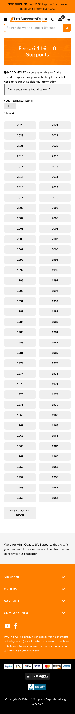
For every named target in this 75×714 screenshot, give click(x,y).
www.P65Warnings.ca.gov (23, 650)
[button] (60, 19)
